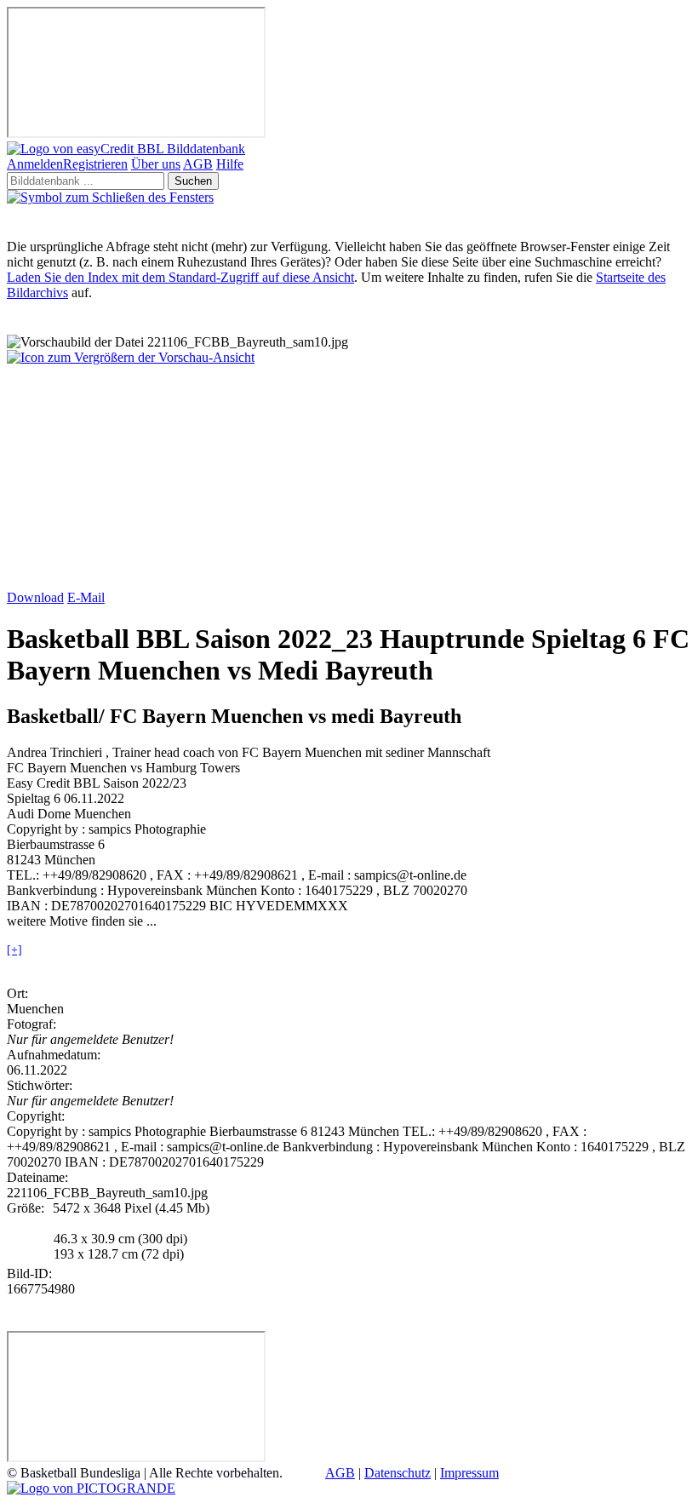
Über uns (155, 164)
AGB (198, 164)
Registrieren (95, 164)
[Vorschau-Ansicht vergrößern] (131, 357)
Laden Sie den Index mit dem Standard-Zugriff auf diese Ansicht (180, 277)
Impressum (469, 1473)
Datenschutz (397, 1473)
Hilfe (229, 164)
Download (35, 597)
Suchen (193, 181)
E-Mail (86, 597)
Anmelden (35, 164)
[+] (14, 949)
